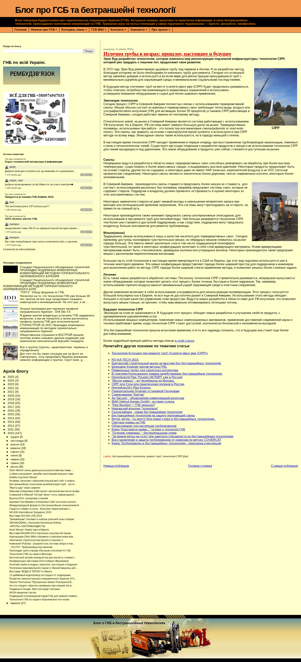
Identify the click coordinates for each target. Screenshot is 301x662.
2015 (11, 414)
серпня (15, 451)
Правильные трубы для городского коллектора (145, 370)
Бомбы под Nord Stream (23, 477)
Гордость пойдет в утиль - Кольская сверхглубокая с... (40, 508)
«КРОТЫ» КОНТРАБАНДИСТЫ (27, 526)
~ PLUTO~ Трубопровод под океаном (30, 547)
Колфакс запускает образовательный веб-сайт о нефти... (42, 480)
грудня (15, 436)
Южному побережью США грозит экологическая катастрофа (44, 491)
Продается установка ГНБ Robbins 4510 (29, 197)
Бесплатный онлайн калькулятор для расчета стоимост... (42, 557)
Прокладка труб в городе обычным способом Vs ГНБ (40, 550)
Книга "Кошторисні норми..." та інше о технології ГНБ (148, 429)
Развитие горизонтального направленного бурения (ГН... (42, 578)
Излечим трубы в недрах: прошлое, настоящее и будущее (43, 564)
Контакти (118, 29)
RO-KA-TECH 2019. (125, 359)
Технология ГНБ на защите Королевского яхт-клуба (39, 599)
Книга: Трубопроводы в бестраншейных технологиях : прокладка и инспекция (166, 443)
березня (15, 603)
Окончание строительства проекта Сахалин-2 (36, 540)
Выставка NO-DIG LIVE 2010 (25, 515)
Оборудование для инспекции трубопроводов (144, 426)
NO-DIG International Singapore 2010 (30, 512)
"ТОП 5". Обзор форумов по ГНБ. (42, 292)
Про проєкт (161, 29)
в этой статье (184, 340)
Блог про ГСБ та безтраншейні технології (95, 10)
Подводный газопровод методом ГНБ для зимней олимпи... (44, 596)
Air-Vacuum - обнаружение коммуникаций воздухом (148, 398)
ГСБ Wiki (98, 29)
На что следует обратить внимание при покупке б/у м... (41, 585)
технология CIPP (172, 456)
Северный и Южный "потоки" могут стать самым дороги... (42, 494)
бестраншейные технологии (128, 456)
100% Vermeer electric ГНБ (21, 218)
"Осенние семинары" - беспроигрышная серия (144, 433)
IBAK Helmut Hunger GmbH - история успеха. (143, 401)
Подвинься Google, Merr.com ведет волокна (34, 589)
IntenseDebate (27, 249)
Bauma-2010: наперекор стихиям (28, 498)
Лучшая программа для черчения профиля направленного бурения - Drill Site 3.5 (49, 310)
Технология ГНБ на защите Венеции (30, 554)
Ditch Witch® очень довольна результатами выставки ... (41, 470)
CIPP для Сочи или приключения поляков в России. (148, 384)
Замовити (138, 29)
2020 (11, 395)
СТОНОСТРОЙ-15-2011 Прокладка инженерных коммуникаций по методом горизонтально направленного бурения (52, 328)
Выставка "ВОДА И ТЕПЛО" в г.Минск (30, 571)
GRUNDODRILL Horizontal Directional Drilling (35, 522)
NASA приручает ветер (22, 592)
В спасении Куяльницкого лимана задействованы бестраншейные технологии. (167, 373)
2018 (11, 403)
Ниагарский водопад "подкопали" (135, 408)
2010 (11, 433)
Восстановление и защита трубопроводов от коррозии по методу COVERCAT (166, 439)
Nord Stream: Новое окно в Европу (29, 529)
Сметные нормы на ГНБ (128, 422)
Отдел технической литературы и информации (33, 161)
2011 (11, 429)
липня (14, 455)
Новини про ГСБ (44, 29)
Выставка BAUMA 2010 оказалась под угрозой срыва (40, 533)
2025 (11, 376)
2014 (11, 418)
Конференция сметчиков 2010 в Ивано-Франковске (39, 561)
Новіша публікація (116, 465)
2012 (11, 425)
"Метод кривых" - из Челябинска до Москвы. (143, 380)
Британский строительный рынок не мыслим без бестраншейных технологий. (166, 363)
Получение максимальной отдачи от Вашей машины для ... (43, 568)
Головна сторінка (200, 465)
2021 (11, 391)
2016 (11, 410)
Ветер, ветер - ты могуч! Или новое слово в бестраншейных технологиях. (163, 419)
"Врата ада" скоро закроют (25, 487)
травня (15, 463)
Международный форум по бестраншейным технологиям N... (45, 505)
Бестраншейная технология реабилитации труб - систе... (42, 484)
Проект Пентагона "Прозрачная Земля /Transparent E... (41, 582)
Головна (21, 29)
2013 (11, 421)
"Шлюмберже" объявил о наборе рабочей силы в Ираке (41, 519)
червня (15, 459)
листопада (17, 440)
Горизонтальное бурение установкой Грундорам (145, 391)
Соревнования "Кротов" (128, 394)
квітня (14, 466)
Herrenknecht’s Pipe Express (131, 387)
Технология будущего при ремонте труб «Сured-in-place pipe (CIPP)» (160, 353)
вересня (15, 448)
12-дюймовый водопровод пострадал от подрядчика (40, 575)
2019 (11, 399)
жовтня (15, 444)
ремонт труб (154, 456)
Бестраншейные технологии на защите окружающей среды (153, 415)
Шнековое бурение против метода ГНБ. (139, 366)
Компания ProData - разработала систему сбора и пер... (42, 543)
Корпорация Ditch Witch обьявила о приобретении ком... (42, 536)
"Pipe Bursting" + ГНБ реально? (133, 405)
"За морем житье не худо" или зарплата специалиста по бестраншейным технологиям (172, 436)
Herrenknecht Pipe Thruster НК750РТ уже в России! (147, 377)
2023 (11, 384)
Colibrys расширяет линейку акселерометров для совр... (42, 473)
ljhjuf (185, 456)
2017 (11, 407)
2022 (11, 388)
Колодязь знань (74, 29)
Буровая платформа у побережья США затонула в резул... (43, 501)
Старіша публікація (284, 465)
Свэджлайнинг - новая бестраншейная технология (147, 412)
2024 (11, 380)
